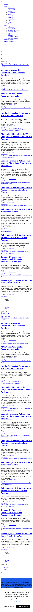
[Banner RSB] (5, 313)
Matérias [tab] (6, 567)
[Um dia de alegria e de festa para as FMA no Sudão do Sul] (16, 109)
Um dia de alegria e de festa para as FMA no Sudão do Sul (15, 114)
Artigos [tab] (6, 569)
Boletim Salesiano (9, 39)
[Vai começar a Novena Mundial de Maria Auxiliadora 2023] (16, 276)
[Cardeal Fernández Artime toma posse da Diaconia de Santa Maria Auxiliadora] (16, 157)
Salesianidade (11, 12)
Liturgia (10, 33)
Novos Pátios (11, 28)
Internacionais (11, 19)
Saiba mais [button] (16, 601)
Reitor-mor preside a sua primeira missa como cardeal (16, 210)
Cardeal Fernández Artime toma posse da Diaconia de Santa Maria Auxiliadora (16, 163)
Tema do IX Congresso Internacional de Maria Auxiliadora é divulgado (11, 259)
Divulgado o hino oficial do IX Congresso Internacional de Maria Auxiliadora (16, 136)
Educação (10, 11)
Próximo (7, 307)
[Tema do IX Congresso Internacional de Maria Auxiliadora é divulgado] (16, 253)
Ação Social (11, 8)
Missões (10, 22)
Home (6, 4)
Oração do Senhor (13, 38)
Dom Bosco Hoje (13, 36)
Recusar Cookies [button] (9, 606)
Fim (6, 308)
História (10, 14)
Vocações (10, 24)
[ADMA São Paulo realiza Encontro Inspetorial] (14, 90)
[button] (1, 572)
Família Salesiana (9, 41)
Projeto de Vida (12, 31)
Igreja (9, 20)
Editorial (10, 35)
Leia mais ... (4, 88)
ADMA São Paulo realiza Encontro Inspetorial (12, 95)
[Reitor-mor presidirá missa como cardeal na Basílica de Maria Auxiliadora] (16, 231)
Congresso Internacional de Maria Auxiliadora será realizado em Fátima (16, 189)
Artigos (6, 25)
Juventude (10, 16)
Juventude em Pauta (13, 30)
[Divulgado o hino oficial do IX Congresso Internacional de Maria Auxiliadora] (16, 130)
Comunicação (11, 9)
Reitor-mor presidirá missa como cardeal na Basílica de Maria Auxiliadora (16, 237)
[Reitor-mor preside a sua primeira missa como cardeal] (16, 205)
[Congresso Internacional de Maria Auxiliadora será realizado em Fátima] (16, 183)
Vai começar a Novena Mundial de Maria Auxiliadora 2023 (16, 281)
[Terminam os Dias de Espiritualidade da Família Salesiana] (16, 66)
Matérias (6, 6)
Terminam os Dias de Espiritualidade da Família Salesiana (13, 72)
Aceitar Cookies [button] (23, 606)
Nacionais (10, 17)
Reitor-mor (11, 27)
